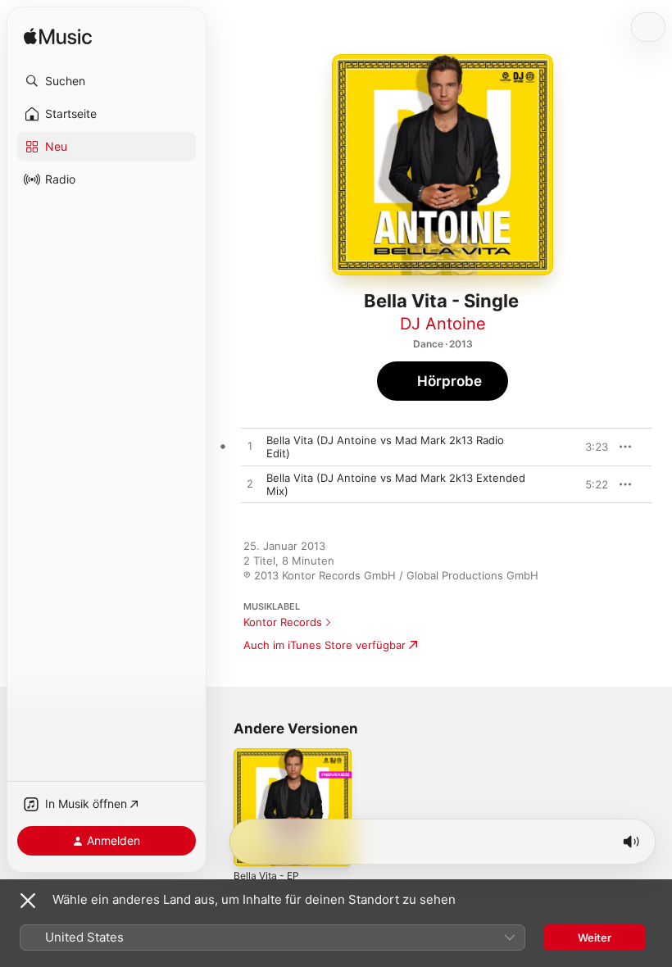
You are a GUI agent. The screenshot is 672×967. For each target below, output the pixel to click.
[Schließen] (27, 900)
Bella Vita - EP (266, 875)
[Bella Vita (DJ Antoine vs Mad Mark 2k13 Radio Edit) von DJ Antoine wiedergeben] (250, 446)
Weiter (594, 937)
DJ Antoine (443, 324)
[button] (106, 81)
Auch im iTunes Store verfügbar (324, 644)
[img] (58, 37)
